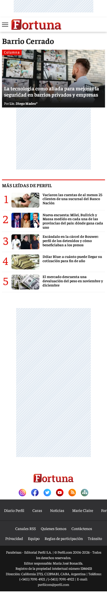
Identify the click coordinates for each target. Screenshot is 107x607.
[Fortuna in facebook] (35, 493)
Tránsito (95, 538)
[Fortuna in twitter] (47, 493)
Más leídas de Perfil (27, 185)
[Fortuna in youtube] (59, 493)
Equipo (34, 538)
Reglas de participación (64, 538)
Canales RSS (25, 528)
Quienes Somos (53, 528)
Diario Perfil (14, 510)
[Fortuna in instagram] (22, 493)
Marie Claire (82, 510)
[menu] (5, 24)
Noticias (57, 510)
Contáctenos (81, 528)
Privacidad (14, 538)
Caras (37, 510)
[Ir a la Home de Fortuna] (36, 24)
